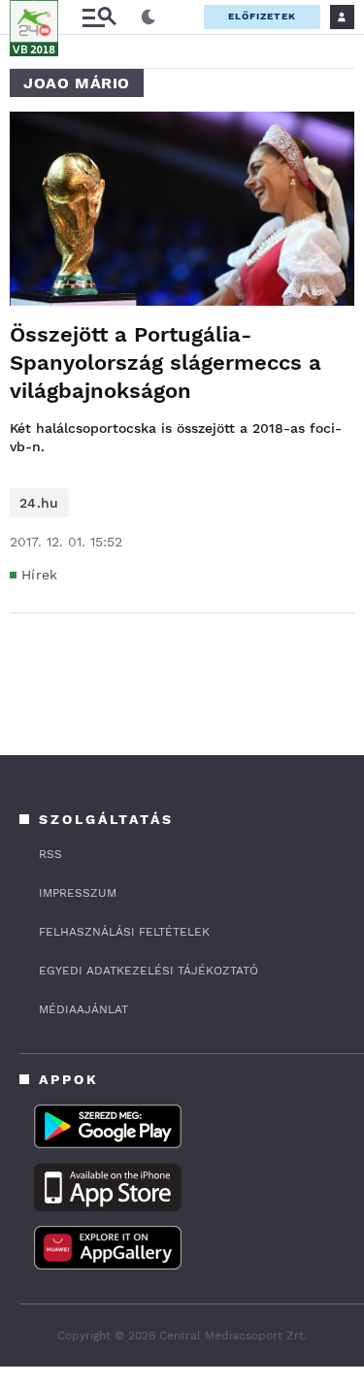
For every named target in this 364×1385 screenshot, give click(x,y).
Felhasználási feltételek (124, 932)
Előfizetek (262, 16)
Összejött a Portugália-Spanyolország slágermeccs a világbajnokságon (165, 362)
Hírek (39, 574)
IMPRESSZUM (77, 893)
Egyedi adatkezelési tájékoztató (148, 970)
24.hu (39, 503)
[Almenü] (99, 17)
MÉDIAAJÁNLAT (83, 1009)
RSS (50, 854)
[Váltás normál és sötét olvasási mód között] (148, 17)
